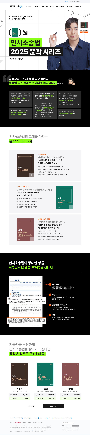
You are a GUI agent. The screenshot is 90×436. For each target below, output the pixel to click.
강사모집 (40, 422)
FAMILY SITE (65, 422)
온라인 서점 (69, 6)
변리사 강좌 (45, 6)
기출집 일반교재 (44, 395)
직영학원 (77, 6)
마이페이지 (28, 6)
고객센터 (78, 1)
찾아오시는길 (35, 422)
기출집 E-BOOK (44, 398)
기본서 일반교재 (19, 395)
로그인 (70, 1)
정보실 (52, 6)
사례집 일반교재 (70, 395)
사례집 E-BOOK (70, 398)
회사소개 (11, 422)
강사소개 (36, 6)
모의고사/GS (59, 6)
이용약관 (24, 422)
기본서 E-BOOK (19, 398)
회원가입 (73, 1)
